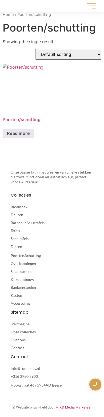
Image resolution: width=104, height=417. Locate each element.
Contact (17, 347)
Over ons (18, 340)
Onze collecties (23, 332)
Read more (18, 133)
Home (8, 14)
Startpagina (20, 324)
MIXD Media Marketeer (73, 407)
